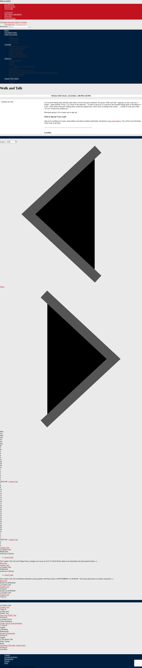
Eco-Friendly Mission (16, 75)
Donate (8, 16)
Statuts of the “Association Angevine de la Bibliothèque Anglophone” (33, 73)
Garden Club (13, 482)
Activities (7, 44)
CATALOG (8, 12)
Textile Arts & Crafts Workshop (11, 623)
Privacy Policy (14, 77)
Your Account (14, 42)
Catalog (11, 36)
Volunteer (9, 18)
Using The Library (11, 34)
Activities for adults (16, 50)
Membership (13, 38)
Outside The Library (16, 52)
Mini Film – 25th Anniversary (23, 67)
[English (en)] (9, 24)
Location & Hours (15, 60)
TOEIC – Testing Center (17, 54)
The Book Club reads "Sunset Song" (13, 645)
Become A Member (13, 14)
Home (6, 30)
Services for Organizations (18, 56)
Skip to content (5, 1)
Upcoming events (10, 32)
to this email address (114, 121)
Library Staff (13, 69)
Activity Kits (13, 40)
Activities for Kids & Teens (18, 46)
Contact (11, 62)
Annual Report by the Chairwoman (21, 71)
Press (6, 663)
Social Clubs (8, 557)
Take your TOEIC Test (8, 615)
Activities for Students (16, 48)
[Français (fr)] (21, 24)
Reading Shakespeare (7, 633)
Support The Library (11, 79)
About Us (7, 58)
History (11, 64)
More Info (3, 563)
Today (2, 287)
